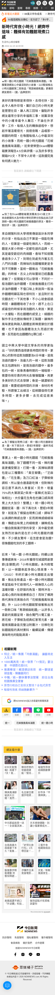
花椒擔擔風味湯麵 (25, 722)
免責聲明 (19, 937)
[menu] (52, 8)
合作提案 (39, 943)
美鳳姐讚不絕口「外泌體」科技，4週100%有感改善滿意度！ (14, 902)
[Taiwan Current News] (32, 3)
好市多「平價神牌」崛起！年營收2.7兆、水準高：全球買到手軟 (44, 794)
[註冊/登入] (51, 3)
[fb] (15, 954)
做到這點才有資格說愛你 (40, 902)
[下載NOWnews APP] (38, 3)
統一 (7, 722)
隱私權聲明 (32, 937)
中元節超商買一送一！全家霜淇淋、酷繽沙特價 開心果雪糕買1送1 (14, 824)
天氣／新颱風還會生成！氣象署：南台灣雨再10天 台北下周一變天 (44, 872)
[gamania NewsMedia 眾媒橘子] (27, 967)
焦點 (4, 8)
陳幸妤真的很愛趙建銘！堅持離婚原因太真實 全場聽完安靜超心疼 (27, 770)
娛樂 (35, 8)
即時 (11, 8)
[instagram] (23, 954)
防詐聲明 (6, 937)
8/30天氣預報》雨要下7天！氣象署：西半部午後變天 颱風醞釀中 (11, 770)
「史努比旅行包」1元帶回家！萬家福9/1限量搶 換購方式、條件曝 (27, 848)
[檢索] (44, 3)
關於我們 (27, 943)
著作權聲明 (47, 937)
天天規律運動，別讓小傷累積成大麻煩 (40, 824)
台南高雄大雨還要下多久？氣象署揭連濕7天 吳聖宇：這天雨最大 (11, 848)
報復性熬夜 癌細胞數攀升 (44, 770)
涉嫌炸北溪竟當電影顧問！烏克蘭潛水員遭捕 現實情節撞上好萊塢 (27, 872)
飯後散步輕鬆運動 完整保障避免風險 (11, 873)
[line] (31, 954)
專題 (27, 8)
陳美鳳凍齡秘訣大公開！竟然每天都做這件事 (11, 795)
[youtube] (38, 954)
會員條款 (15, 943)
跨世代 (51, 13)
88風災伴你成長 (33, 13)
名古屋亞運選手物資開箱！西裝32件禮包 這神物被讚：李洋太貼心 (27, 794)
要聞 (19, 8)
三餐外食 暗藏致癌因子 (44, 848)
